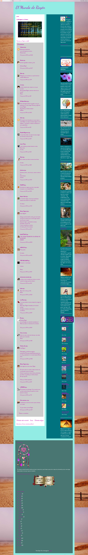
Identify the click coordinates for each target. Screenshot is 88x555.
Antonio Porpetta (65, 412)
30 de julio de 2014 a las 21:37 (26, 410)
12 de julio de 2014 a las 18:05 (26, 242)
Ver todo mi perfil (64, 44)
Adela (21, 288)
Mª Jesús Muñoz (23, 101)
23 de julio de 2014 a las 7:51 (26, 395)
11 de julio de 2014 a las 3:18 (25, 96)
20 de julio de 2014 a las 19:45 (26, 359)
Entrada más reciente (22, 420)
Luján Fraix (64, 356)
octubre (20, 514)
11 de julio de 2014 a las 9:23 (25, 152)
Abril (21, 117)
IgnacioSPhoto (65, 374)
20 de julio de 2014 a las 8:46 (26, 340)
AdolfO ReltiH (23, 234)
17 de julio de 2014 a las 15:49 (26, 312)
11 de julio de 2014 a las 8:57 (25, 138)
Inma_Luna (22, 333)
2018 (20, 498)
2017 (20, 501)
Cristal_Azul (23, 346)
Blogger (50, 550)
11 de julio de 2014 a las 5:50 (26, 112)
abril (19, 528)
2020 (20, 494)
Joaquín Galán (23, 196)
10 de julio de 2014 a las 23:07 (26, 68)
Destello (63, 403)
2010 (20, 545)
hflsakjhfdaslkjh (65, 413)
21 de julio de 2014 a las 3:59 (26, 382)
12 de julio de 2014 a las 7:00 (26, 206)
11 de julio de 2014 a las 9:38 (25, 165)
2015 (20, 505)
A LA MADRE (68, 405)
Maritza (21, 60)
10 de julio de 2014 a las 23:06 (26, 55)
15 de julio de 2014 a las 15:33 (26, 294)
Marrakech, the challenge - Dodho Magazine (68, 377)
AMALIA (22, 247)
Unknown (22, 47)
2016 (20, 503)
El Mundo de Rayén (30, 7)
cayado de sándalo (65, 326)
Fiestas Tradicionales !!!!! (68, 387)
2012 (20, 540)
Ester (21, 73)
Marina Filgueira (23, 211)
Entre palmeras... (23, 400)
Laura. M (22, 144)
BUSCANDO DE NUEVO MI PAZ (68, 350)
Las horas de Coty (68, 357)
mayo (19, 526)
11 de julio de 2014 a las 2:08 (26, 79)
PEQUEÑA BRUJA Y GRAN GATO (68, 397)
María (21, 157)
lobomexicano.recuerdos (24, 277)
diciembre (20, 510)
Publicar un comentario (23, 413)
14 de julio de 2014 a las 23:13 (26, 283)
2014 (20, 508)
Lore (21, 85)
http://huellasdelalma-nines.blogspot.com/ (66, 365)
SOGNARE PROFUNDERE (65, 393)
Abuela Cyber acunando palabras (65, 384)
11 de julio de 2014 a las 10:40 (26, 179)
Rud (21, 318)
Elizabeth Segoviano (24, 132)
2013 (20, 538)
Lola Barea (22, 300)
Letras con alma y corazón (65, 346)
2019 (20, 496)
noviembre (20, 512)
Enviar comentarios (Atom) (27, 424)
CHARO (22, 185)
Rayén (68, 17)
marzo (19, 530)
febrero (20, 533)
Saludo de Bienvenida (68, 367)
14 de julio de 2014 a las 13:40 (26, 271)
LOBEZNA (22, 387)
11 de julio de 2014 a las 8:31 (25, 127)
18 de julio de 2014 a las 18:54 (26, 327)
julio (19, 521)
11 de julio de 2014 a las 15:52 (26, 191)
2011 (20, 543)
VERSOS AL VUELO (66, 337)
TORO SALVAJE (24, 260)
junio (19, 523)
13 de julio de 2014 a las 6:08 (26, 255)
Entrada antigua (39, 420)
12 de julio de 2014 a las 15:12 (26, 229)
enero (19, 535)
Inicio (31, 420)
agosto (19, 519)
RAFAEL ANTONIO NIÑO (68, 340)
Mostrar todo (70, 416)
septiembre (20, 517)
